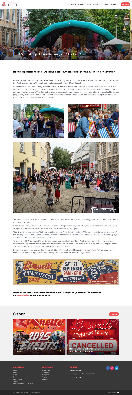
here (86, 250)
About (80, 4)
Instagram (45, 375)
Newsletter (46, 370)
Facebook (45, 373)
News (95, 4)
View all (114, 314)
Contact (114, 4)
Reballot (125, 4)
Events (88, 4)
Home (73, 4)
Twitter (44, 377)
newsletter (23, 295)
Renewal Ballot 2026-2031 (23, 384)
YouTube (45, 379)
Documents (104, 4)
